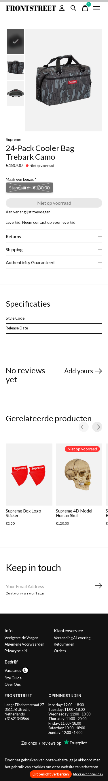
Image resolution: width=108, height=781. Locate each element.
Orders (60, 650)
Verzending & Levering (72, 637)
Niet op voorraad (54, 203)
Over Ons (13, 684)
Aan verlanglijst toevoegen (28, 212)
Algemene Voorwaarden (24, 644)
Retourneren (64, 644)
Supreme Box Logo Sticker (23, 513)
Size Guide (13, 678)
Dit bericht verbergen (51, 774)
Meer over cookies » (88, 774)
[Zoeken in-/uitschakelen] (73, 8)
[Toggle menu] (96, 8)
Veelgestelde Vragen (21, 637)
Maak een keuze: (21, 179)
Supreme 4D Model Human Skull (74, 513)
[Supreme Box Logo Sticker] (29, 474)
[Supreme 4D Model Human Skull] (79, 474)
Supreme (13, 139)
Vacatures (13, 670)
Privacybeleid (16, 650)
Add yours (78, 371)
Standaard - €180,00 (29, 187)
